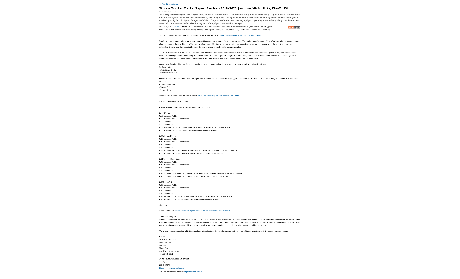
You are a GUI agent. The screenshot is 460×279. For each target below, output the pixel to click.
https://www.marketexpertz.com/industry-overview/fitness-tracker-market (202, 211)
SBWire (177, 27)
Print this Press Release (170, 4)
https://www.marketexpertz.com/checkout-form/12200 (218, 96)
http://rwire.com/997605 (193, 272)
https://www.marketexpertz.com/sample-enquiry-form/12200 (243, 35)
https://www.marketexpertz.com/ (171, 268)
